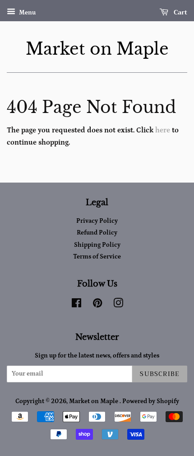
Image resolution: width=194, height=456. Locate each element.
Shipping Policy (97, 245)
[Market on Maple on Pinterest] (97, 305)
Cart (179, 12)
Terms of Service (97, 256)
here (162, 130)
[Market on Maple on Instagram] (118, 305)
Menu (27, 12)
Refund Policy (97, 232)
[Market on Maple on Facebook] (76, 305)
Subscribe (160, 373)
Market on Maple (97, 49)
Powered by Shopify (150, 401)
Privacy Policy (97, 221)
